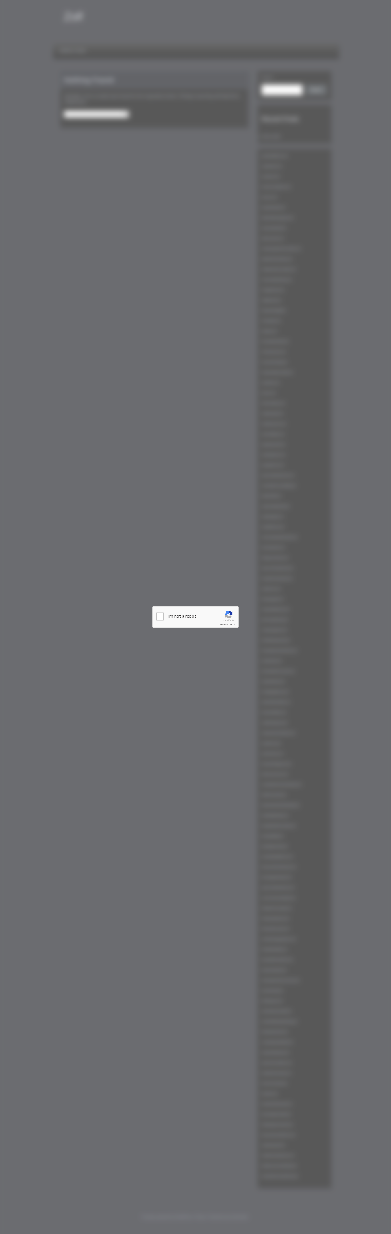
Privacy (223, 624)
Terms (231, 624)
